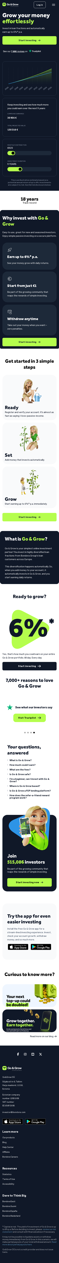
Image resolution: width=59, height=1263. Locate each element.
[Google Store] (41, 947)
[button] (29, 761)
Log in (40, 5)
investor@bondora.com (13, 1112)
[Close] (53, 5)
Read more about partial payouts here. (29, 1243)
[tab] (25, 732)
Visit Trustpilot (27, 717)
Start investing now (27, 882)
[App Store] (18, 947)
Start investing (27, 40)
